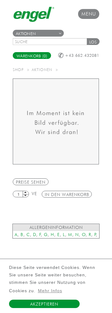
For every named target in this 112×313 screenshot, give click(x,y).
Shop (18, 69)
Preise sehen (30, 182)
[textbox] (52, 41)
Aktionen (26, 33)
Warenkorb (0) (31, 56)
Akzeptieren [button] (44, 304)
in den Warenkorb (67, 194)
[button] (93, 41)
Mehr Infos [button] (50, 290)
